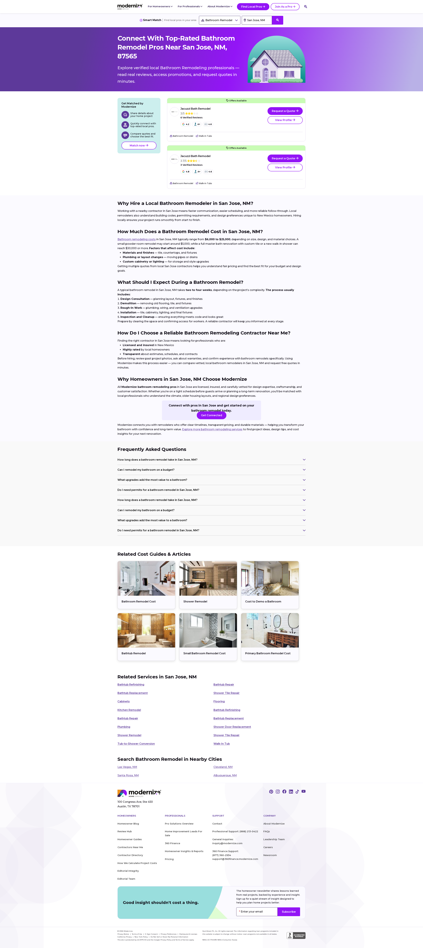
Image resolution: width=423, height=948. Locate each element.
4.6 (210, 124)
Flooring (219, 701)
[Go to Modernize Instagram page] (278, 792)
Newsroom (270, 855)
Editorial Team (126, 878)
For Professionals (189, 6)
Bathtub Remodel (134, 653)
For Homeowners (159, 6)
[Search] (305, 6)
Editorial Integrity (128, 870)
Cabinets (123, 701)
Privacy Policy (166, 940)
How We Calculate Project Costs (137, 863)
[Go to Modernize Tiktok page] (297, 792)
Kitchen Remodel (129, 710)
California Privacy (124, 937)
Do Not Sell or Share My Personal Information (169, 937)
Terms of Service (182, 940)
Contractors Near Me (130, 847)
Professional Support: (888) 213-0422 (235, 831)
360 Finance (172, 843)
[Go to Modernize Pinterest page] (271, 792)
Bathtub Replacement (132, 693)
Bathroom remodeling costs (136, 239)
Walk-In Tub (221, 743)
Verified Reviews (191, 117)
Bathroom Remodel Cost (139, 601)
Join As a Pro (283, 6)
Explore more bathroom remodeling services (212, 429)
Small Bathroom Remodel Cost (204, 653)
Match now (138, 145)
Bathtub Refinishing (130, 684)
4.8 (187, 171)
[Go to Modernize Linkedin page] (291, 792)
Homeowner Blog (128, 823)
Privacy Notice (123, 934)
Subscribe (289, 911)
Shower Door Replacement (232, 726)
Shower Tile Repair (226, 693)
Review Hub (124, 831)
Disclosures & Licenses (188, 934)
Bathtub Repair (223, 684)
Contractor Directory (130, 855)
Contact (217, 823)
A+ (198, 124)
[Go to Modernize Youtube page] (304, 792)
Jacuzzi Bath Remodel (195, 108)
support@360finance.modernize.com (235, 859)
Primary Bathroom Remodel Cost (267, 653)
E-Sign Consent (151, 934)
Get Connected (211, 415)
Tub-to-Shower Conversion (136, 743)
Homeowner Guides (129, 839)
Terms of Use (137, 934)
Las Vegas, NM (127, 767)
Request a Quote (284, 111)
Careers (268, 847)
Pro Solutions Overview (179, 823)
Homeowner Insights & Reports (184, 851)
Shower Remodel (195, 601)
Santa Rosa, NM (128, 775)
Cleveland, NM (223, 767)
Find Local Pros (251, 6)
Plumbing (123, 726)
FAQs (266, 831)
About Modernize (219, 6)
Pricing (169, 859)
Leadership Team (274, 839)
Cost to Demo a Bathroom (263, 601)
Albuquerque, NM (225, 775)
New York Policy (141, 937)
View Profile (283, 120)
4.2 (187, 124)
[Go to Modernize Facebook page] (284, 792)
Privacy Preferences (169, 934)
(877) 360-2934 (221, 855)
